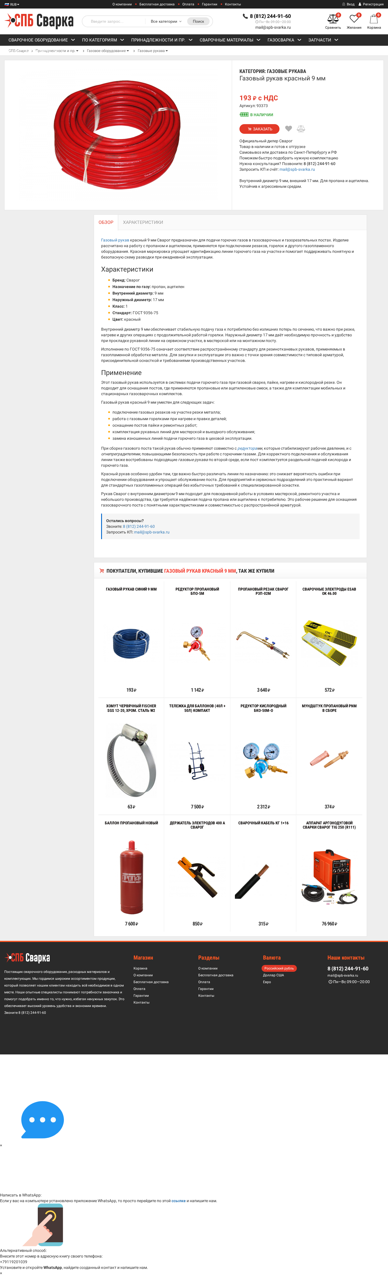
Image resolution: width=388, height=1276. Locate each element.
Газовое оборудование (106, 51)
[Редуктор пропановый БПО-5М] (197, 643)
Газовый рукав (115, 240)
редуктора (247, 448)
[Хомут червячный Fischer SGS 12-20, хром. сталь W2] (131, 760)
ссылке (179, 1200)
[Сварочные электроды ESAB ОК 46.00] (329, 643)
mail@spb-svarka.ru (273, 27)
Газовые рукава (151, 51)
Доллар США (273, 975)
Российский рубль (279, 968)
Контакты (233, 4)
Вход (350, 4)
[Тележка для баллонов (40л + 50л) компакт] (197, 760)
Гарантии (209, 4)
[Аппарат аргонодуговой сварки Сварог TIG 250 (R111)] (329, 877)
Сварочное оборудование (38, 40)
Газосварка (281, 40)
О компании (122, 4)
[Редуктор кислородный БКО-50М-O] (263, 760)
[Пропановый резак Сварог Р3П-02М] (263, 643)
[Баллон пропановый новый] (131, 877)
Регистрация (373, 4)
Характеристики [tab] (143, 222)
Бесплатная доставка (157, 4)
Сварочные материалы (226, 40)
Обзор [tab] (106, 222)
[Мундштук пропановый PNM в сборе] (329, 760)
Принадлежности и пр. (158, 40)
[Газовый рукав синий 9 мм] (131, 644)
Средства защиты (30, 51)
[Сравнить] (301, 129)
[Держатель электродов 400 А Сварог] (197, 877)
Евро (267, 982)
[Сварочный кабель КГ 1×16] (263, 877)
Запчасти (319, 40)
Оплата (188, 4)
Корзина (140, 968)
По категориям (99, 40)
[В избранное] (288, 129)
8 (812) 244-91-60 (319, 163)
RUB (12, 5)
